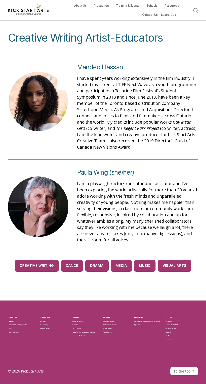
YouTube (168, 336)
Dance (72, 266)
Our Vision (43, 321)
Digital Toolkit (137, 325)
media (121, 266)
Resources (172, 5)
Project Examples (107, 332)
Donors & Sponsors (171, 328)
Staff (10, 328)
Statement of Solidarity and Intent (18, 325)
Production (101, 5)
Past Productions (45, 328)
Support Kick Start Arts (172, 325)
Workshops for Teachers (110, 325)
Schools (152, 5)
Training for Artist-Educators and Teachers (83, 332)
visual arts (174, 266)
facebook (168, 332)
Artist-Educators (107, 328)
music (145, 266)
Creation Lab (75, 325)
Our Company (44, 325)
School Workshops (108, 321)
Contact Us (150, 14)
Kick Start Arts (32, 371)
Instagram (168, 339)
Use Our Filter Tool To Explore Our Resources (147, 321)
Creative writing (37, 266)
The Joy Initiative (76, 328)
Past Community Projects (78, 336)
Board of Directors (14, 332)
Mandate (11, 321)
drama (97, 266)
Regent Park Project (77, 321)
